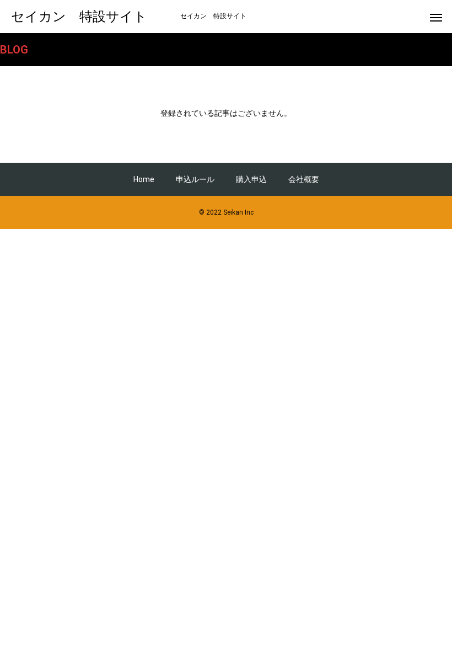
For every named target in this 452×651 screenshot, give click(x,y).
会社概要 (303, 179)
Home (143, 179)
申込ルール (195, 179)
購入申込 (251, 179)
